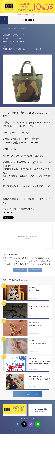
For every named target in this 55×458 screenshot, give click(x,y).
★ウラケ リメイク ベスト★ (39, 379)
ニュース (10, 28)
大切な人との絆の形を (37, 343)
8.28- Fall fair (34, 290)
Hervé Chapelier (10, 254)
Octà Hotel (32, 358)
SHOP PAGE (20, 270)
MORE (27, 394)
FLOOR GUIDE (35, 270)
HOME (5, 28)
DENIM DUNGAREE (35, 376)
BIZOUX (32, 340)
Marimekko (33, 287)
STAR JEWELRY (34, 323)
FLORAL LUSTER (36, 326)
